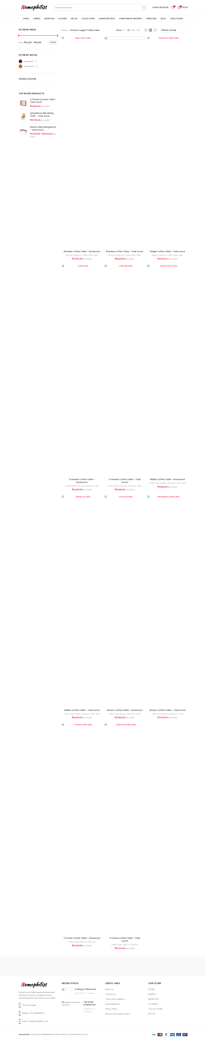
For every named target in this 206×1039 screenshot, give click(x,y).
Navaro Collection (127, 714)
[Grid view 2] (146, 30)
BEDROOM (153, 999)
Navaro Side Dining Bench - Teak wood (43, 128)
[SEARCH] (144, 7)
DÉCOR (151, 1014)
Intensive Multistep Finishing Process (146, 965)
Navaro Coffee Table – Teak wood (167, 710)
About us (109, 989)
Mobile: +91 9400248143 (33, 1013)
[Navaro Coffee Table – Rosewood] (125, 601)
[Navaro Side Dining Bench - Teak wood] (23, 132)
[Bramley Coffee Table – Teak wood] (125, 143)
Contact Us (110, 994)
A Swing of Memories (85, 989)
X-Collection (90, 942)
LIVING (151, 989)
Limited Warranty (112, 1004)
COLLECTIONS (155, 1009)
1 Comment (89, 993)
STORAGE (153, 1004)
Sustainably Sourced (31, 963)
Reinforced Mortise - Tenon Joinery (117, 965)
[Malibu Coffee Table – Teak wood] (82, 601)
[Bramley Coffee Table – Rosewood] (82, 143)
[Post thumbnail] (67, 992)
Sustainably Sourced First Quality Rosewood (60, 965)
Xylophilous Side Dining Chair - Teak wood (42, 114)
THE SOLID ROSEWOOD (89, 1003)
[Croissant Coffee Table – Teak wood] (125, 370)
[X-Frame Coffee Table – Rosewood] (82, 829)
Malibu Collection (167, 483)
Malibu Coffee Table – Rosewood (167, 479)
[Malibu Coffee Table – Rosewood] (167, 370)
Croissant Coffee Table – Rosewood (82, 481)
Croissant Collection (84, 486)
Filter (53, 42)
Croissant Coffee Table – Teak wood (125, 481)
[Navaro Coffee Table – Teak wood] (167, 601)
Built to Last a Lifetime (175, 963)
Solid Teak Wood (31, 966)
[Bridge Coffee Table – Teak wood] (167, 143)
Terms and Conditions (115, 999)
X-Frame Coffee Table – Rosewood (82, 938)
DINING (152, 994)
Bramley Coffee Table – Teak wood (124, 251)
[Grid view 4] (155, 30)
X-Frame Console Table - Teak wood (43, 101)
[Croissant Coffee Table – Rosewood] (82, 370)
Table (96, 255)
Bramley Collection (73, 255)
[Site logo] (34, 7)
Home (64, 30)
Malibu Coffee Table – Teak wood (81, 710)
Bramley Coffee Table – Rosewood (82, 251)
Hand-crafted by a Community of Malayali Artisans (88, 966)
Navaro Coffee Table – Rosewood (124, 710)
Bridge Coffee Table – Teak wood (167, 251)
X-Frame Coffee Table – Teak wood (124, 939)
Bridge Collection (159, 255)
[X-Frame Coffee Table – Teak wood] (125, 829)
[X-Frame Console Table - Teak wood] (23, 103)
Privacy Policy (111, 1009)
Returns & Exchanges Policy (117, 1014)
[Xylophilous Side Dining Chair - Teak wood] (23, 116)
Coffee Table (87, 255)
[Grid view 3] (150, 30)
